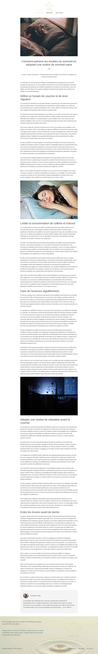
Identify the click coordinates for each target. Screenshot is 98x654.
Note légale (81, 648)
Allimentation (49, 12)
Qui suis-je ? (90, 648)
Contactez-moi (72, 648)
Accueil (24, 74)
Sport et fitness (59, 12)
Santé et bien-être (39, 12)
